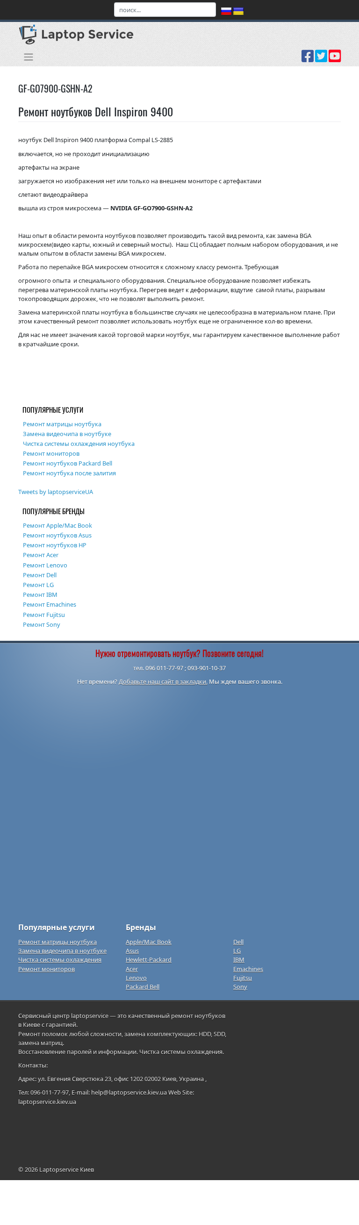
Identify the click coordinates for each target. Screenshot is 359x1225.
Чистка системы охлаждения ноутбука (79, 443)
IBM (238, 959)
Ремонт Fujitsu (44, 614)
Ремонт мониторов (51, 453)
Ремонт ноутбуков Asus (57, 535)
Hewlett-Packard (149, 959)
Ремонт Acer (40, 555)
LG (237, 950)
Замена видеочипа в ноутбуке (67, 434)
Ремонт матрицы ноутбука (62, 424)
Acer (132, 969)
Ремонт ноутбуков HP (54, 545)
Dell (238, 942)
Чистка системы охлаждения (59, 959)
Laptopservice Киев (66, 1169)
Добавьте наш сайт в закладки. (163, 681)
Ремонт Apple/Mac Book (57, 525)
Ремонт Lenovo (45, 565)
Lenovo (136, 978)
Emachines (248, 969)
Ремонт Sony (41, 624)
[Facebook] (308, 59)
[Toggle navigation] (28, 57)
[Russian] (226, 11)
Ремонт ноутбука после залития (69, 473)
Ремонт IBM (40, 594)
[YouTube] (335, 59)
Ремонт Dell (40, 575)
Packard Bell (142, 986)
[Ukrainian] (238, 11)
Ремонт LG (38, 584)
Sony (240, 986)
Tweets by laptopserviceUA (55, 491)
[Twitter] (321, 59)
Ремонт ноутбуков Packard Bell (67, 463)
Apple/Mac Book (149, 942)
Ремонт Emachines (49, 604)
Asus (132, 950)
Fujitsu (242, 978)
